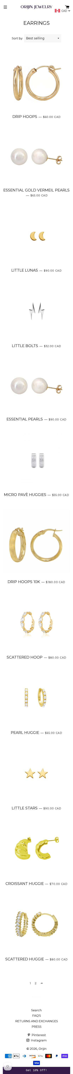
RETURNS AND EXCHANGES (36, 1021)
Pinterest (38, 1035)
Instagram (38, 1040)
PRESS (36, 1026)
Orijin (43, 1048)
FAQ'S (36, 1015)
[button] (36, 1070)
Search (36, 1010)
